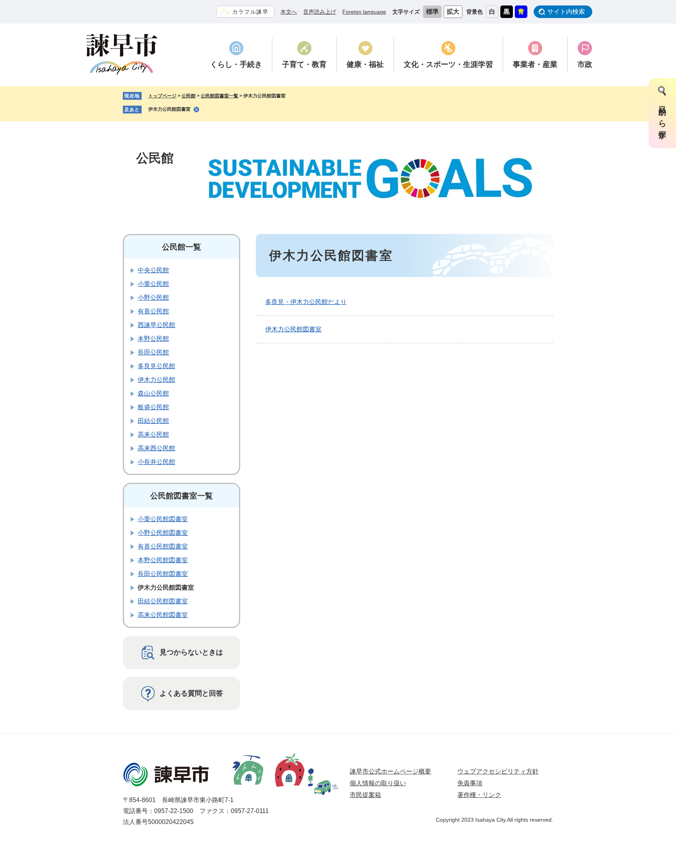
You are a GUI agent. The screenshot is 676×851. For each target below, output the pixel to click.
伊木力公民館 (156, 379)
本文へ (288, 12)
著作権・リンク (479, 795)
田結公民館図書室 (163, 601)
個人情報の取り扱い (378, 783)
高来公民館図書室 (163, 615)
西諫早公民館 (156, 325)
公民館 (189, 96)
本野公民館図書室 (163, 560)
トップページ (162, 96)
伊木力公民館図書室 (169, 109)
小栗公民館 (153, 284)
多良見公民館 (156, 366)
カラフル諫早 (250, 12)
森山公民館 (153, 393)
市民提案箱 (365, 795)
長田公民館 (153, 352)
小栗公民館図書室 (163, 519)
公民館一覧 (181, 247)
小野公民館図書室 (163, 532)
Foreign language (364, 12)
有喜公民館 (153, 311)
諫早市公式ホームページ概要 (390, 771)
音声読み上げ (319, 12)
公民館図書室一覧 (219, 96)
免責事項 (469, 783)
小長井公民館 (156, 462)
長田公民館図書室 (163, 573)
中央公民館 (153, 270)
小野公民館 (153, 297)
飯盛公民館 (153, 407)
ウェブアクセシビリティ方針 (498, 771)
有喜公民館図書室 (163, 546)
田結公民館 (153, 420)
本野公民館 (153, 338)
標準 (432, 11)
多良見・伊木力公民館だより (306, 302)
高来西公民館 (156, 448)
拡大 (453, 11)
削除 (196, 109)
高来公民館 (153, 434)
